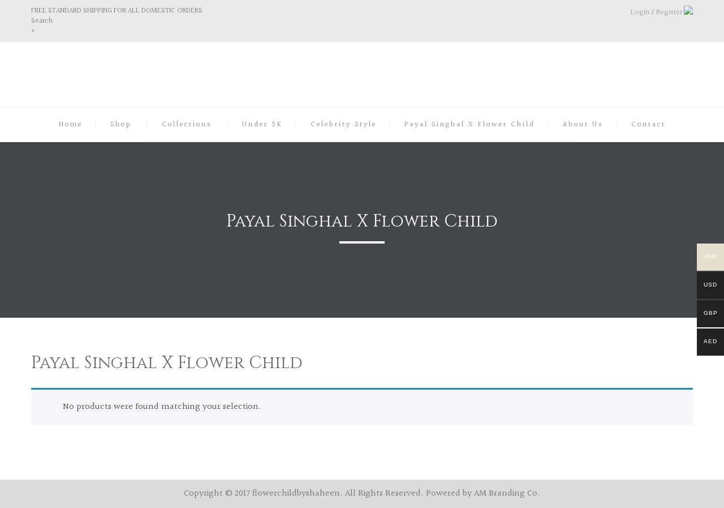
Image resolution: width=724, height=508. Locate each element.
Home (71, 124)
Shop (121, 124)
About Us (583, 124)
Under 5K (262, 124)
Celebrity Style (344, 124)
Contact (648, 124)
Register (669, 12)
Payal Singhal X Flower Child (469, 124)
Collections (187, 124)
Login (640, 12)
